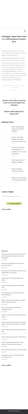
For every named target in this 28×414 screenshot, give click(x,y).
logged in (9, 196)
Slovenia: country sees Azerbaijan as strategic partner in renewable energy (19, 139)
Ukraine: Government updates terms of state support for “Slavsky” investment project (12, 343)
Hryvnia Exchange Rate (14, 203)
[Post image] (6, 129)
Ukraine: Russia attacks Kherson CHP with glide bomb (13, 286)
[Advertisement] (14, 14)
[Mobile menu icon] (25, 31)
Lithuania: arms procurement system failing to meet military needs (13, 356)
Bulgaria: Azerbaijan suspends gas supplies (17, 170)
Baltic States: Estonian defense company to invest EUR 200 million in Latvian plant (14, 271)
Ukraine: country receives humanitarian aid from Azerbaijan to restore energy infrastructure (19, 151)
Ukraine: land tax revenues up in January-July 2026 (14, 349)
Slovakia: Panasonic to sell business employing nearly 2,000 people (13, 293)
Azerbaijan (10, 85)
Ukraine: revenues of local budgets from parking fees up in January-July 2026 (13, 301)
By (16, 85)
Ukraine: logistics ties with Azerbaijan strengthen (18, 161)
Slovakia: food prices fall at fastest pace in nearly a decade (14, 315)
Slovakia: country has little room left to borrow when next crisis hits (13, 264)
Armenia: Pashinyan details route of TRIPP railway (14, 337)
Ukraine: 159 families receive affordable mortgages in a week (11, 308)
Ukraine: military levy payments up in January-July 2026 (14, 330)
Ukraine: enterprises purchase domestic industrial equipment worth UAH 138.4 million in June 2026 (14, 323)
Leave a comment (14, 87)
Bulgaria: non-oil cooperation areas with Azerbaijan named (19, 179)
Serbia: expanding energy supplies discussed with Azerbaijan (18, 129)
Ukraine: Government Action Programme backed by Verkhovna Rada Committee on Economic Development (13, 256)
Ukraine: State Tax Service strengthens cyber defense (13, 279)
